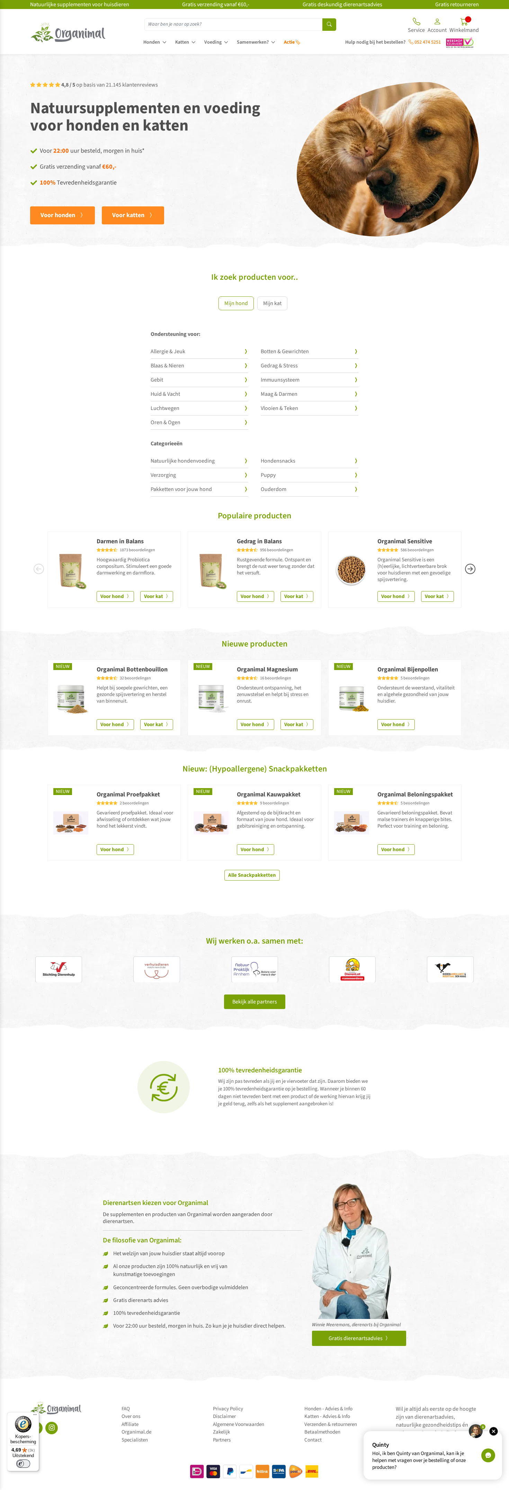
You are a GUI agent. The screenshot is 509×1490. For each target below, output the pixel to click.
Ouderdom (273, 489)
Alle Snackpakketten (252, 875)
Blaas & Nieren (167, 365)
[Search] (329, 24)
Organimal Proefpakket (128, 794)
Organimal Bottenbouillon (132, 669)
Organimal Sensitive (404, 541)
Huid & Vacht (165, 394)
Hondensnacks (278, 461)
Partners (222, 1440)
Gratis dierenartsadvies (356, 1338)
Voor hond (112, 596)
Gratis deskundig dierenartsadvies (342, 4)
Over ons (131, 1416)
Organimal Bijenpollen (407, 669)
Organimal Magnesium (267, 669)
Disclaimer (224, 1416)
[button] (437, 26)
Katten (182, 42)
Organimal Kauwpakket (269, 794)
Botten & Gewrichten (285, 351)
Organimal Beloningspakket (415, 794)
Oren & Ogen (165, 422)
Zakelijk (221, 1432)
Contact (313, 1440)
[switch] (23, 1464)
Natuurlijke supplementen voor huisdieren (79, 4)
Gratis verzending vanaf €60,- (215, 4)
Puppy (268, 475)
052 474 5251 (427, 42)
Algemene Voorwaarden (238, 1424)
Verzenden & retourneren (330, 1424)
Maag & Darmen (279, 394)
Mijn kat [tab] (272, 303)
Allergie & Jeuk (168, 351)
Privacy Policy (228, 1408)
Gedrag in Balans (259, 541)
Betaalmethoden (322, 1432)
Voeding (213, 42)
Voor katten (129, 215)
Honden (151, 42)
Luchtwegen (165, 408)
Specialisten (135, 1440)
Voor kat (154, 596)
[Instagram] (51, 1428)
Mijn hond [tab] (236, 303)
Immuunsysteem (280, 380)
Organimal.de (136, 1432)
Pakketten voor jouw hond (181, 489)
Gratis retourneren (457, 4)
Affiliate (130, 1424)
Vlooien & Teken (279, 408)
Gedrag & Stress (279, 365)
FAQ (126, 1408)
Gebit (157, 380)
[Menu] (35, 1416)
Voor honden (59, 215)
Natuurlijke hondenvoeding (183, 461)
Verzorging (163, 475)
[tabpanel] (254, 417)
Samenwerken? (253, 42)
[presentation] (38, 569)
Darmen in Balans (120, 541)
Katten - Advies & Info (327, 1416)
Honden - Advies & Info (328, 1408)
